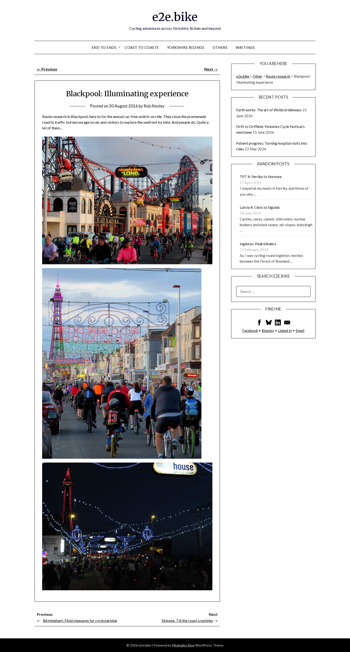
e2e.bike (175, 17)
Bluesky (268, 330)
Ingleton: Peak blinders (258, 244)
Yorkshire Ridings (186, 47)
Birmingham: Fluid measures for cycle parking (80, 620)
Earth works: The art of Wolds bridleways (269, 110)
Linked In (285, 330)
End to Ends (104, 47)
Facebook (250, 330)
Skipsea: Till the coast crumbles (187, 620)
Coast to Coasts (142, 47)
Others (220, 47)
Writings (245, 47)
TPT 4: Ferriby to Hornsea (260, 176)
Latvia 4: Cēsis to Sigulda (260, 207)
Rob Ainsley (154, 105)
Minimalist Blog (183, 645)
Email (300, 330)
